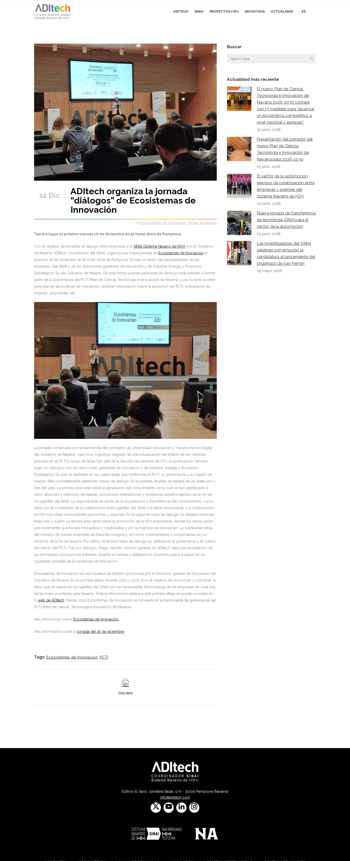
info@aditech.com (175, 797)
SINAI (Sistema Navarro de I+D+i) (159, 246)
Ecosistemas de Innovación (162, 223)
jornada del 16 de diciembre (100, 632)
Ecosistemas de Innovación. (96, 619)
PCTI (104, 657)
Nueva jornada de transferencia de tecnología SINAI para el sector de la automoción (286, 220)
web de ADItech (51, 600)
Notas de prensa (202, 223)
